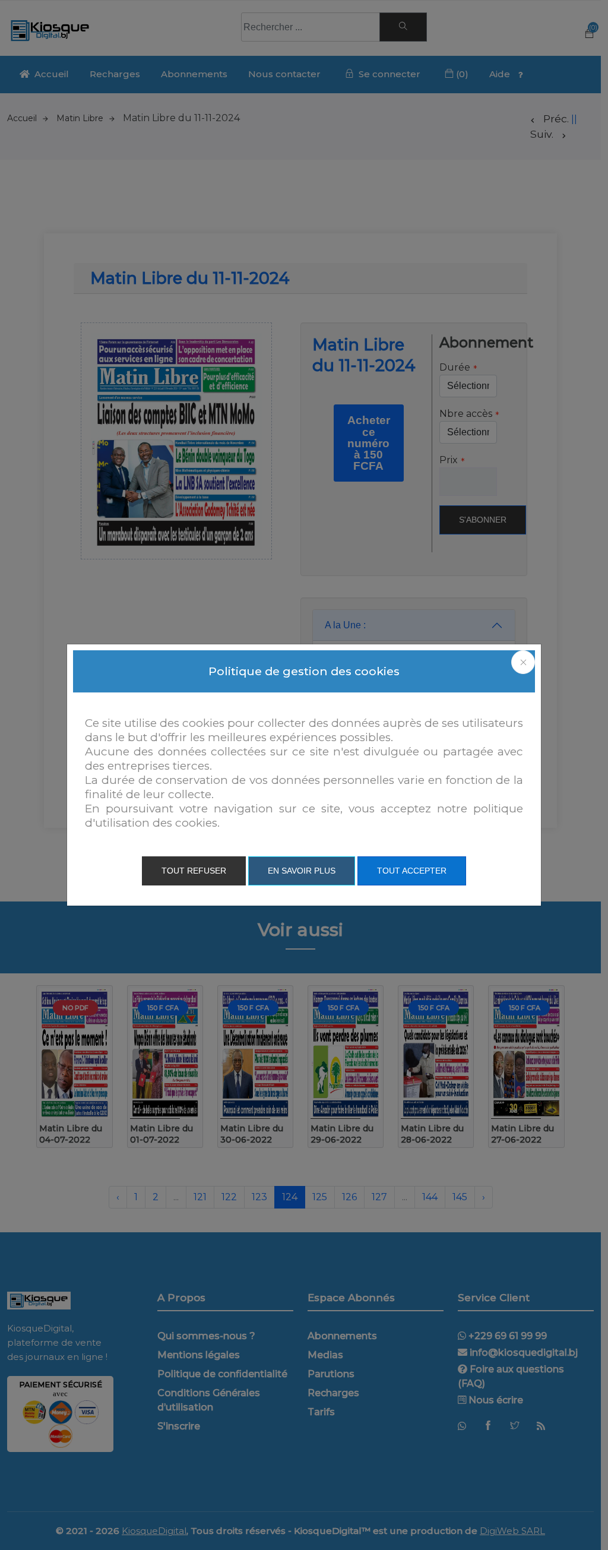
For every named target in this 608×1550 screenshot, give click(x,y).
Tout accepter (411, 870)
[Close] (523, 662)
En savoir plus (301, 870)
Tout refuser (194, 870)
